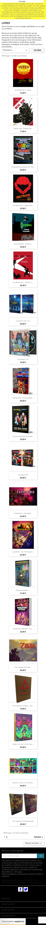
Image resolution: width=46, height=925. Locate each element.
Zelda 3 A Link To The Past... (23, 744)
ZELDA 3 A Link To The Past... (23, 783)
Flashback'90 (23, 475)
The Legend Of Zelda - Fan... (23, 706)
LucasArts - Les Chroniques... (23, 552)
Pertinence (15, 50)
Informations (8, 915)
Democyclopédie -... (23, 590)
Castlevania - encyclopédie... (23, 398)
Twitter (25, 889)
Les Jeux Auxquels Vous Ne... (23, 436)
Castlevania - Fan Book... (23, 513)
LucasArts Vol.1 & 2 (23, 321)
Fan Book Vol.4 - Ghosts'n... (23, 282)
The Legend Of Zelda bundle (23, 821)
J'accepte (22, 1)
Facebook (20, 889)
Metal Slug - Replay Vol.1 (23, 128)
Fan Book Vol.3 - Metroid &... (23, 205)
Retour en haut (33, 843)
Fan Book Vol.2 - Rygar (23, 90)
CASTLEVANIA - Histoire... (23, 244)
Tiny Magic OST (23, 359)
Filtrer (37, 50)
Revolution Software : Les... (23, 629)
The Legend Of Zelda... (23, 667)
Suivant (39, 837)
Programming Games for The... (23, 167)
